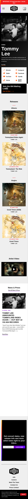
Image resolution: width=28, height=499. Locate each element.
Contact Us (14, 485)
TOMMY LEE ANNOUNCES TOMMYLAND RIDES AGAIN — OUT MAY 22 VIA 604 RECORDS (12, 317)
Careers (14, 480)
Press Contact (14, 487)
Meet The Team (14, 482)
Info (14, 477)
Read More (5, 334)
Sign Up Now (6, 91)
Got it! (23, 494)
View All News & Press (14, 290)
